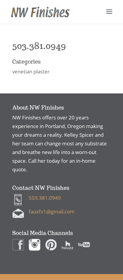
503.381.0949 (45, 197)
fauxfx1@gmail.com (52, 211)
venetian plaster (31, 71)
